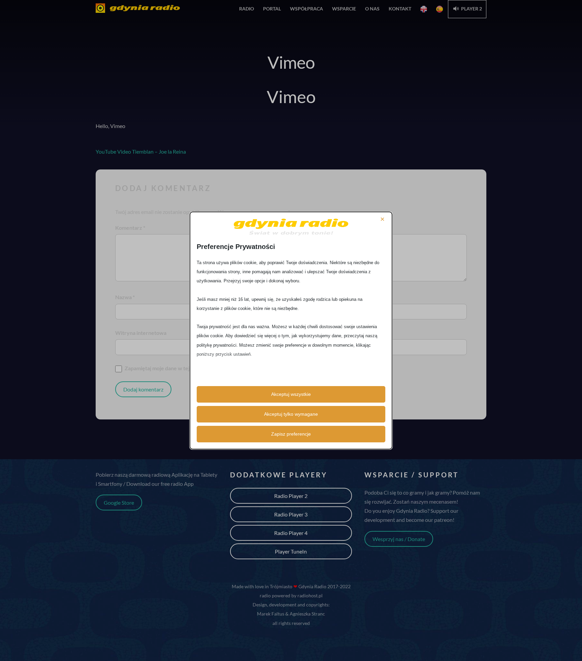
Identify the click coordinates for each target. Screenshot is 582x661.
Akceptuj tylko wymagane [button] (291, 414)
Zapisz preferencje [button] (291, 434)
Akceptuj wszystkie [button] (291, 394)
